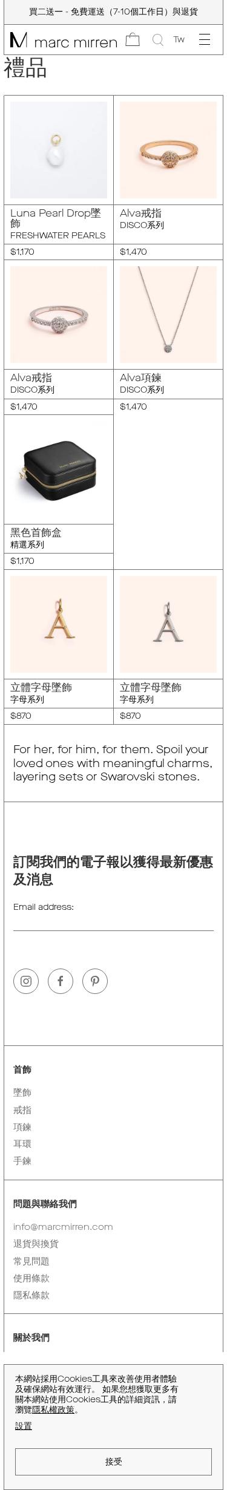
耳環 (22, 1144)
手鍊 (22, 1161)
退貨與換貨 (36, 1244)
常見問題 (31, 1261)
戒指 (22, 1110)
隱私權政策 (53, 1410)
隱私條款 (31, 1295)
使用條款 (31, 1278)
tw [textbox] (179, 39)
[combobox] (179, 39)
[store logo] (60, 39)
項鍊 (22, 1127)
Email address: (43, 907)
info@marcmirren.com (63, 1227)
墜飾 (22, 1092)
